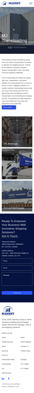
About (4, 346)
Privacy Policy (25, 351)
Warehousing (6, 373)
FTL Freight (25, 364)
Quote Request (26, 342)
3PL (3, 368)
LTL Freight (24, 368)
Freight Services (7, 342)
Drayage (24, 359)
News (22, 337)
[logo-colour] (14, 3)
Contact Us (24, 346)
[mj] (17, 47)
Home (4, 337)
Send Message (17, 293)
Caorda (17, 386)
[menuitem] (29, 3)
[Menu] (29, 3)
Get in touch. (10, 236)
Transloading (6, 364)
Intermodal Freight (8, 359)
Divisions (5, 351)
